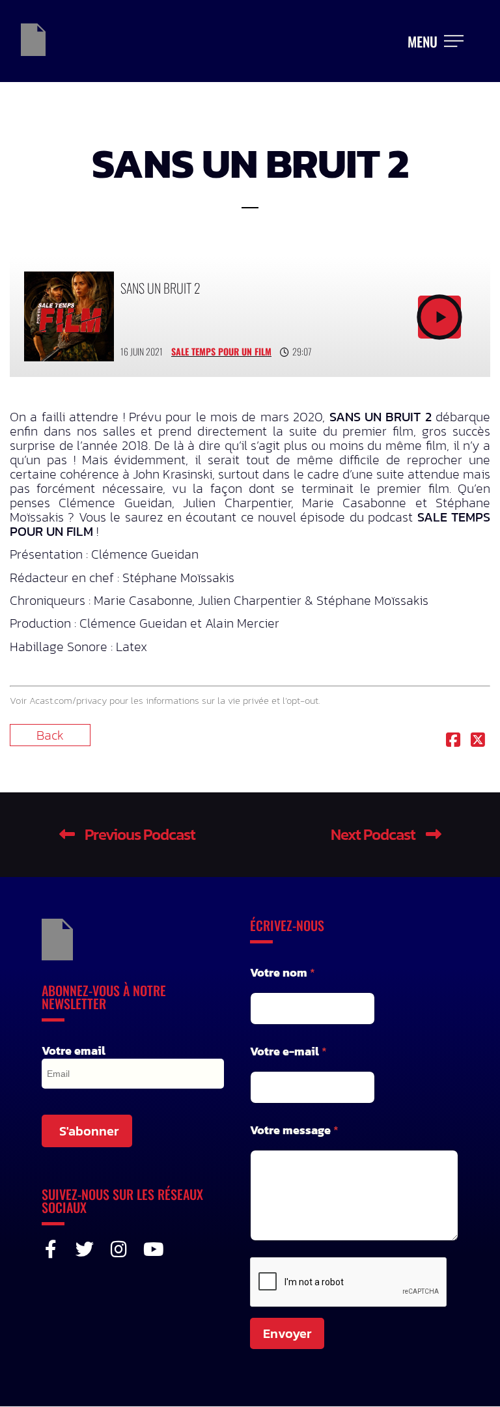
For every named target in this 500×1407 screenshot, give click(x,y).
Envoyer (287, 1333)
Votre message (294, 1130)
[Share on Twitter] (477, 741)
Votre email (73, 1051)
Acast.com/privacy (68, 700)
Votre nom (282, 972)
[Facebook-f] (51, 1249)
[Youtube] (152, 1249)
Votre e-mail (288, 1051)
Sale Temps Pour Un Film (221, 351)
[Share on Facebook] (453, 741)
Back (50, 735)
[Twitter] (85, 1249)
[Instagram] (118, 1249)
